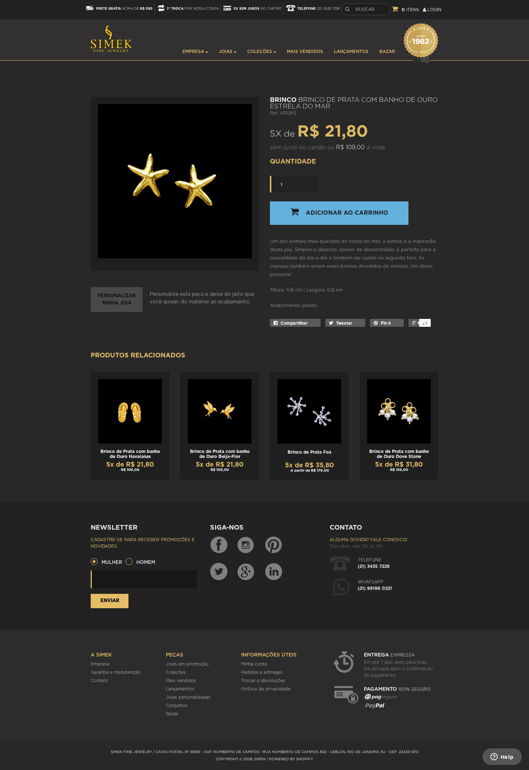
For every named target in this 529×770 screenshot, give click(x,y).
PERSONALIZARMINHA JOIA (117, 300)
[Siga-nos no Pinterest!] (273, 545)
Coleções (260, 51)
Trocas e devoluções (263, 680)
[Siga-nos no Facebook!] (218, 545)
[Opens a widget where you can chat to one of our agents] (502, 757)
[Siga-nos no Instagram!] (246, 545)
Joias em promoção (187, 664)
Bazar (387, 51)
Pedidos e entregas (261, 672)
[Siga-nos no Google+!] (246, 571)
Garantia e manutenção (115, 672)
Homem (145, 562)
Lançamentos (351, 51)
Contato (99, 680)
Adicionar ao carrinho (347, 213)
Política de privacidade (265, 689)
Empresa (193, 51)
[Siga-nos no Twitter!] (218, 571)
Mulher (111, 562)
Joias (226, 51)
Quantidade (293, 162)
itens (410, 10)
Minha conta (254, 664)
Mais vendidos (305, 51)
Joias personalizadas (188, 697)
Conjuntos (176, 705)
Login (433, 10)
